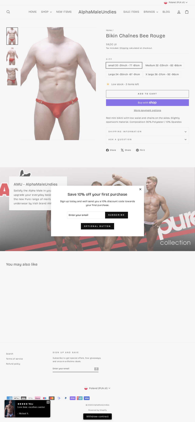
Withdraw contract (97, 416)
